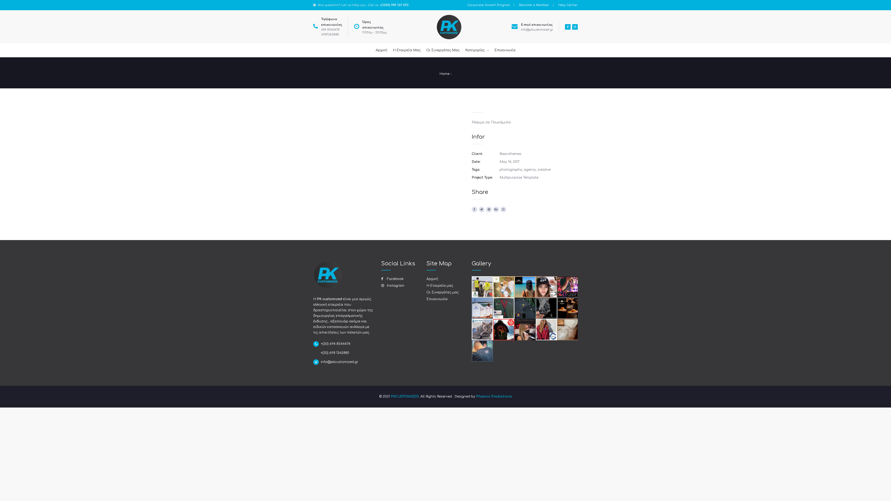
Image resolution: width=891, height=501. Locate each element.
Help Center (568, 5)
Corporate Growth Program (488, 5)
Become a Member (534, 5)
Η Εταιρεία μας (439, 285)
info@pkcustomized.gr (537, 29)
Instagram (395, 285)
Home (444, 74)
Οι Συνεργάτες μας (442, 292)
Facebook (395, 279)
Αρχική (432, 279)
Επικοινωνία (437, 299)
